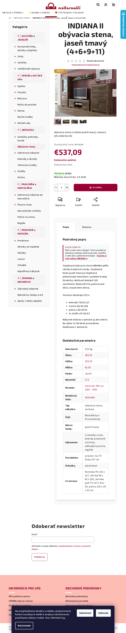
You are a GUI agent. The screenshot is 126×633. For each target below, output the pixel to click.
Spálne (21, 86)
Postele (22, 92)
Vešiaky (22, 253)
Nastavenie (24, 625)
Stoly (21, 56)
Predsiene (23, 240)
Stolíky (22, 171)
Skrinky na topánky (28, 246)
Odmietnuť (85, 613)
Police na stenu (26, 217)
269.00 (88, 355)
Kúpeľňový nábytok (29, 271)
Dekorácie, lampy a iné (30, 295)
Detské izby (24, 123)
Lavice (21, 259)
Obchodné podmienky (76, 596)
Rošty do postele (27, 104)
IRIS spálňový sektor (19, 596)
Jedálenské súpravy (29, 68)
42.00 (88, 367)
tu (63, 617)
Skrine (21, 110)
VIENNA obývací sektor (21, 601)
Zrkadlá (22, 265)
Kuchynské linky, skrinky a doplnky (27, 48)
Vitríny (21, 177)
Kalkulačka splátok (65, 160)
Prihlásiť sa (39, 557)
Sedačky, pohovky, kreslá (28, 138)
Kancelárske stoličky (29, 211)
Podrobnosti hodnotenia (86, 65)
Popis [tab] (66, 227)
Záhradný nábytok (28, 288)
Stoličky (22, 62)
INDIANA (90, 397)
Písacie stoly (25, 204)
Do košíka (97, 187)
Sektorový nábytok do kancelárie (30, 196)
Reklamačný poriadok (76, 601)
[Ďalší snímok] (114, 93)
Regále (21, 223)
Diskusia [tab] (86, 227)
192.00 (88, 361)
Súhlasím (103, 613)
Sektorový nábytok (28, 153)
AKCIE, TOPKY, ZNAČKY (30, 301)
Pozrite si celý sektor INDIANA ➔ (86, 257)
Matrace (22, 98)
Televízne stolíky (27, 165)
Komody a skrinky (27, 159)
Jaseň (88, 373)
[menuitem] (13, 12)
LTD (87, 379)
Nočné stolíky (25, 117)
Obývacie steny (26, 146)
